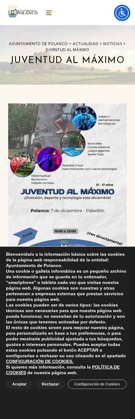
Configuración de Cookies (97, 384)
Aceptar (19, 384)
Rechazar (50, 384)
